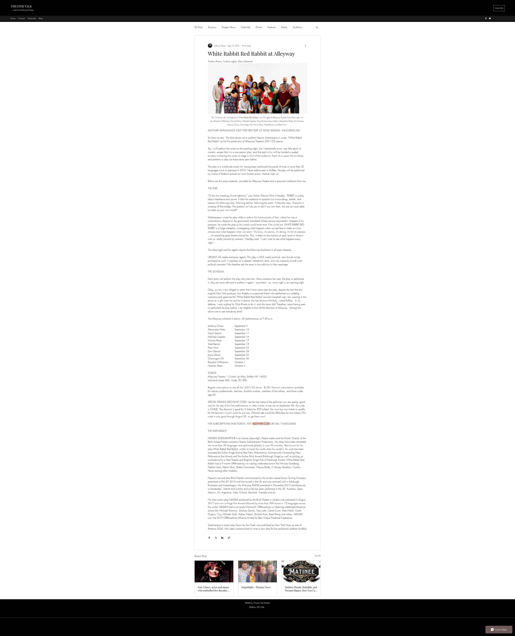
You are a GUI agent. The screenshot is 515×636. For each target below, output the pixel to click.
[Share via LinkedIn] (222, 537)
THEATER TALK (21, 6)
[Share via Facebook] (209, 537)
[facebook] (486, 18)
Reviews (212, 27)
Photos (259, 27)
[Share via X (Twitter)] (215, 537)
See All (318, 555)
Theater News (229, 27)
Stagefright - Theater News (256, 587)
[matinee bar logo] (301, 571)
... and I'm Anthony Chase (22, 10)
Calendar (245, 27)
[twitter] (490, 18)
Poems (284, 27)
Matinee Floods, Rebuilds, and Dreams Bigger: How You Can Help (301, 589)
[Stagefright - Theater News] (257, 571)
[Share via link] (229, 537)
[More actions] (305, 45)
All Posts (198, 27)
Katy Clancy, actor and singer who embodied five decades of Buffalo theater (214, 589)
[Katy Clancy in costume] (214, 571)
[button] (317, 27)
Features (272, 27)
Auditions (297, 27)
